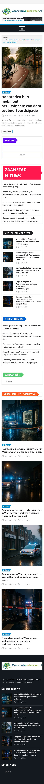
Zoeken (9, 140)
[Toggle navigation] (22, 28)
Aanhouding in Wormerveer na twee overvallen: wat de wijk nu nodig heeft (28, 270)
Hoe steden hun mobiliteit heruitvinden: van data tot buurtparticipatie (21, 103)
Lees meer (7, 131)
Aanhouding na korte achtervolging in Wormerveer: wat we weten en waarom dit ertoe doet (22, 195)
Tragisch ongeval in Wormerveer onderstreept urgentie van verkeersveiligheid (20, 640)
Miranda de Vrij (10, 116)
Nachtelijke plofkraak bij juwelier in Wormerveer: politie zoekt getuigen (28, 241)
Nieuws (9, 381)
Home (5, 37)
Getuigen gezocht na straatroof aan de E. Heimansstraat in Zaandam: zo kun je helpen (28, 300)
